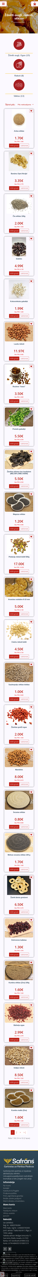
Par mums (7, 1185)
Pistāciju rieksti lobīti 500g (19, 557)
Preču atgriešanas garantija (13, 1196)
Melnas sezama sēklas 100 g (19, 855)
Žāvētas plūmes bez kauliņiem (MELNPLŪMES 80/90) (19, 473)
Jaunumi (6, 1216)
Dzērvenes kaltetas (19, 940)
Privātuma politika (9, 1193)
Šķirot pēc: (10, 104)
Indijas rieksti (19, 1068)
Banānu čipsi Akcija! (19, 174)
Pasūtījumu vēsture (10, 1210)
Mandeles (19, 770)
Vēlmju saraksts (9, 1213)
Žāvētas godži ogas (19, 727)
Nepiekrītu (16, 1275)
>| (24, 1132)
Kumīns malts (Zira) (19, 1110)
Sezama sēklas (19, 812)
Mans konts (7, 1208)
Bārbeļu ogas (19, 1025)
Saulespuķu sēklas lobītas (19, 685)
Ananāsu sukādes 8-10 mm (19, 599)
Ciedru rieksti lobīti (19, 642)
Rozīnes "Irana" (19, 386)
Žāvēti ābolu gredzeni (19, 897)
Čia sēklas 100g (19, 216)
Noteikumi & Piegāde (11, 1191)
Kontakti (6, 1188)
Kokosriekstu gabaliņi (19, 301)
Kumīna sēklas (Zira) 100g (19, 983)
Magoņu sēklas (19, 514)
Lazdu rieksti (19, 344)
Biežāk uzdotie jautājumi (12, 1198)
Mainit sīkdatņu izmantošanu (13, 1201)
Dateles (19, 259)
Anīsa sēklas (19, 131)
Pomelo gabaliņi (19, 429)
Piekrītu (4, 1275)
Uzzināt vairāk (30, 1275)
